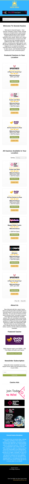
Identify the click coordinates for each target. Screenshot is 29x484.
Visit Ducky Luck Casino (14, 353)
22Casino (14, 251)
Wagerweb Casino (14, 70)
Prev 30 (17, 301)
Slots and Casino (14, 98)
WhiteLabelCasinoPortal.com (20, 480)
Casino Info (14, 85)
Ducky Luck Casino (15, 126)
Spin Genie (14, 223)
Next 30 (23, 301)
